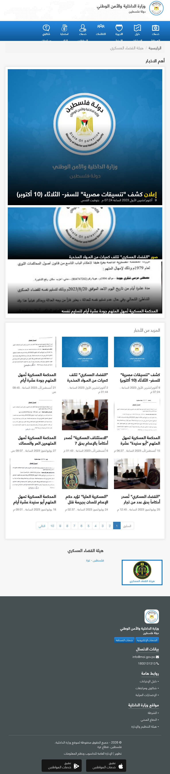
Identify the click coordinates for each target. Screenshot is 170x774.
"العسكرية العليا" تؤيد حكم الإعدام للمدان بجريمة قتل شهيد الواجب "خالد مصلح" (87, 501)
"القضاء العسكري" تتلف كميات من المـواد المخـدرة (113, 256)
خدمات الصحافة (124, 639)
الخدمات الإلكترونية (147, 639)
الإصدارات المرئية (146, 694)
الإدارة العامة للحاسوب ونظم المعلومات (88, 753)
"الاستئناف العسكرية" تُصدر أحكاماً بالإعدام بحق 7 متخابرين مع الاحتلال (86, 443)
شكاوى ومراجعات (146, 687)
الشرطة (152, 712)
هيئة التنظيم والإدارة (144, 726)
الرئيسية (155, 47)
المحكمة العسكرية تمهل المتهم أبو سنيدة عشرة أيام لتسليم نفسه (35, 501)
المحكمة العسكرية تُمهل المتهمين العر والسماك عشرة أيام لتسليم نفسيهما (35, 443)
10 (52, 525)
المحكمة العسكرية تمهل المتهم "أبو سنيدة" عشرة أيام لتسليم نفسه (140, 443)
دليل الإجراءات (148, 681)
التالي (42, 525)
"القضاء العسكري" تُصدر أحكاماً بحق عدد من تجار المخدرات (140, 501)
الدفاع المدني (149, 719)
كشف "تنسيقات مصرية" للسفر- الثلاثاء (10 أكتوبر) (87, 193)
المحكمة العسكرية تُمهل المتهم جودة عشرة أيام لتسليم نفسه (110, 310)
